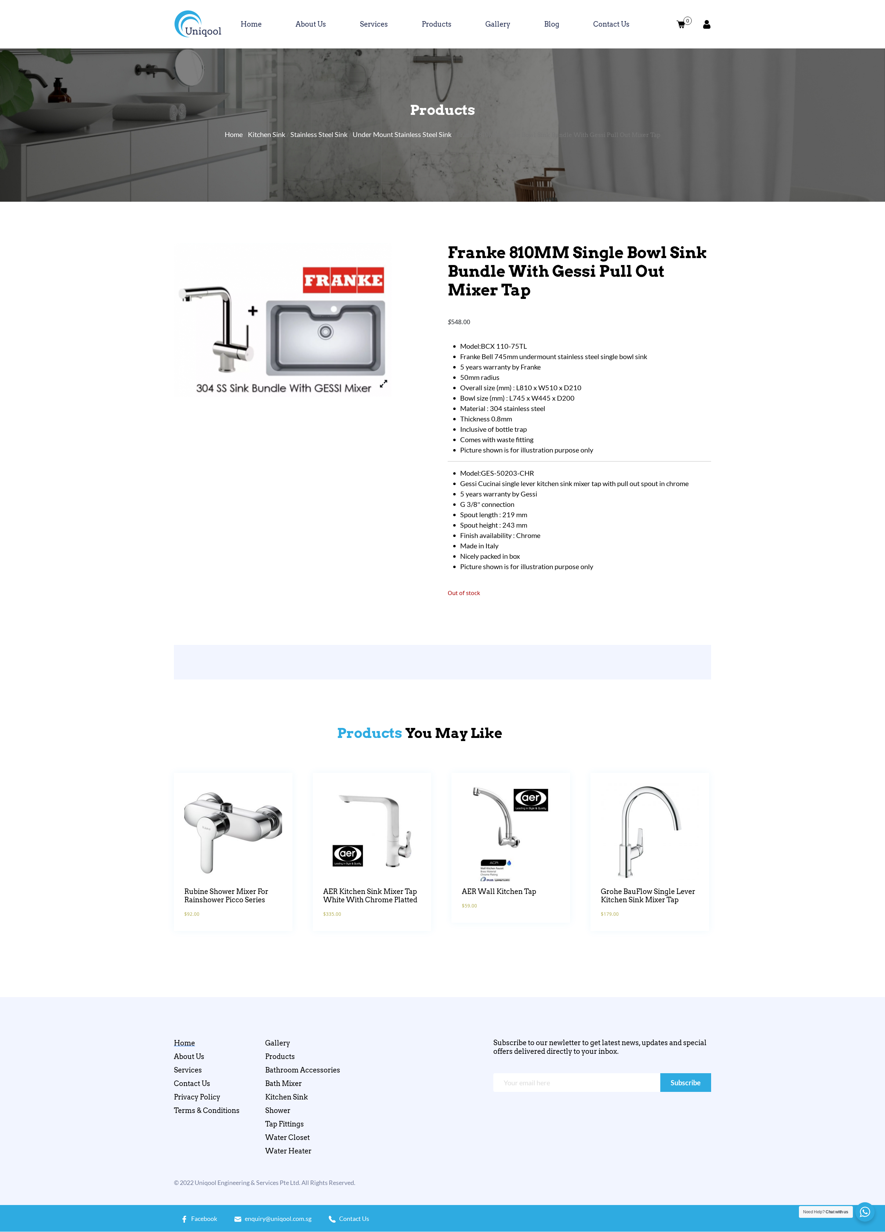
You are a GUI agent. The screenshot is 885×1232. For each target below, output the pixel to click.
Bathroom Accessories (302, 1070)
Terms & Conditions (207, 1110)
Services (374, 24)
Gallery (497, 24)
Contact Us (611, 24)
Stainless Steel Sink (318, 134)
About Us (311, 24)
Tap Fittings (284, 1124)
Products (436, 24)
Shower (277, 1110)
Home (251, 24)
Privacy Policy (197, 1097)
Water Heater (288, 1151)
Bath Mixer (283, 1083)
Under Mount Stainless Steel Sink (402, 134)
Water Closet (287, 1137)
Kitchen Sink (266, 134)
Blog (551, 24)
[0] (681, 24)
